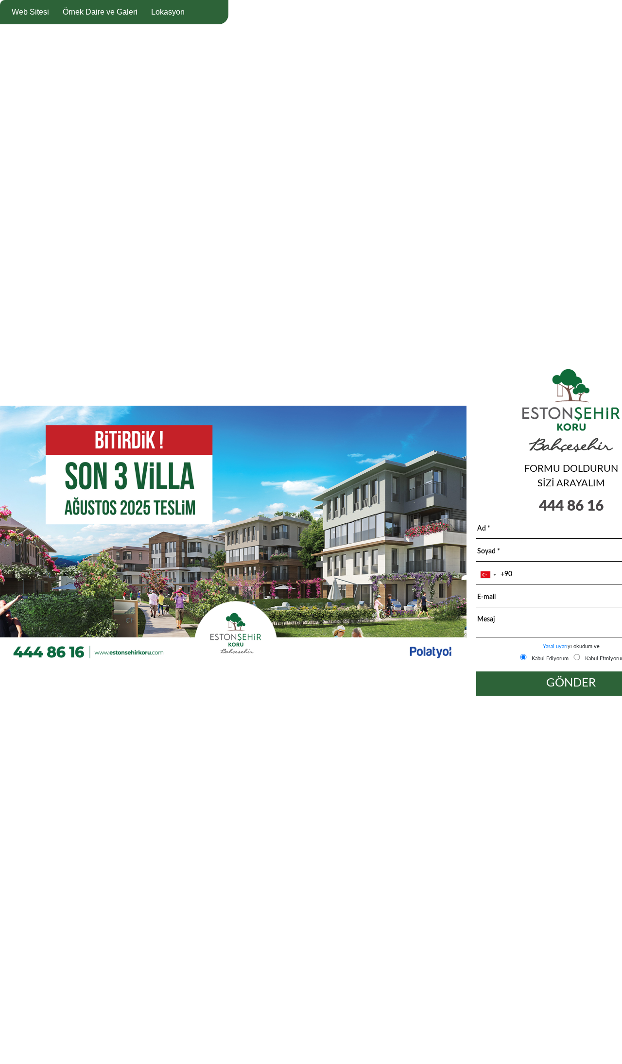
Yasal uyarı (555, 646)
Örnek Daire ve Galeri (100, 12)
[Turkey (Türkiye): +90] (488, 575)
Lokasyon (168, 12)
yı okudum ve (571, 646)
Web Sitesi (30, 12)
